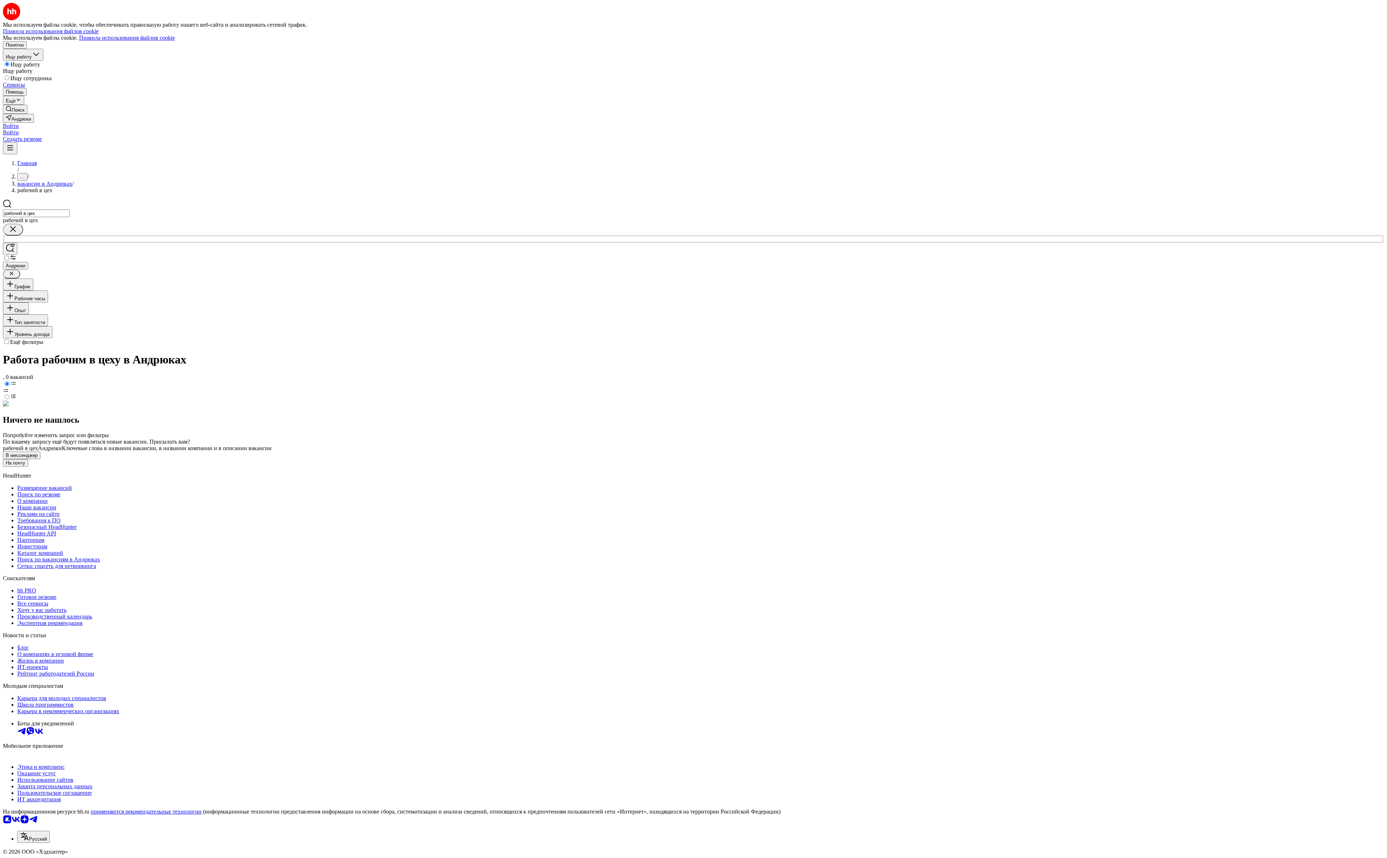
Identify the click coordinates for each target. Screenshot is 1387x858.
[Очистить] (13, 230)
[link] (15, 109)
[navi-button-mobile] (10, 148)
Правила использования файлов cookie (127, 38)
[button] (11, 126)
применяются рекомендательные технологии (146, 812)
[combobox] (36, 213)
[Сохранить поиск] (10, 249)
